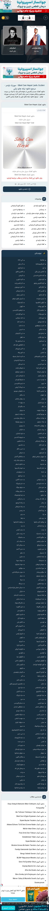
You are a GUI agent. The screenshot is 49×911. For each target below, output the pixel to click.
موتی (42, 722)
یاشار (42, 780)
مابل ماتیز (20, 680)
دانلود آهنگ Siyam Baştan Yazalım (32, 820)
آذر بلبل (20, 264)
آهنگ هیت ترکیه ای (17, 213)
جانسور (20, 445)
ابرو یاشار (41, 318)
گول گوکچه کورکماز (38, 665)
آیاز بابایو (41, 295)
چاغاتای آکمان (18, 457)
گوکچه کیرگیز (19, 649)
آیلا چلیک (20, 303)
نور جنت (20, 742)
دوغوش (42, 491)
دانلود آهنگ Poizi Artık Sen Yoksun (31, 833)
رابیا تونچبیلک (18, 495)
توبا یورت (41, 437)
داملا (42, 472)
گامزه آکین (41, 645)
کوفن (21, 638)
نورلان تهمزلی (40, 745)
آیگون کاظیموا (40, 303)
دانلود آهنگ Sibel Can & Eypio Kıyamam (30, 816)
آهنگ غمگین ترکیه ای (37, 229)
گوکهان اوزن (40, 657)
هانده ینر (41, 765)
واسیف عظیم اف (39, 768)
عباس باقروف (40, 607)
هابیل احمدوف (39, 757)
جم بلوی (41, 453)
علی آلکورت (19, 607)
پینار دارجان (40, 430)
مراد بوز (20, 688)
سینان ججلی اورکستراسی (15, 587)
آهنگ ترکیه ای (40, 240)
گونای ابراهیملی (18, 672)
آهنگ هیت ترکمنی (38, 217)
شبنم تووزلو (40, 591)
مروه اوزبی (41, 703)
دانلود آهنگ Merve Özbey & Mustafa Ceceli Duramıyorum (28, 880)
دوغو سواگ (19, 487)
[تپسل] (1, 1)
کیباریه (21, 641)
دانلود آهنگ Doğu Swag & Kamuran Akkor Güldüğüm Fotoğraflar (26, 806)
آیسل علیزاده (40, 299)
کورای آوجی (19, 634)
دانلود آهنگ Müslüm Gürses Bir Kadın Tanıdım (28, 845)
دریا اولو (20, 476)
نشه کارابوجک (18, 738)
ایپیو (42, 383)
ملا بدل (42, 711)
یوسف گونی (40, 784)
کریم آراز (20, 630)
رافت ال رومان (40, 499)
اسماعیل (41, 341)
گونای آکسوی (40, 672)
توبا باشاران (19, 433)
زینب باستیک (40, 534)
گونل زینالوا (40, 676)
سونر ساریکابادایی (17, 572)
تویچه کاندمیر (18, 437)
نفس (42, 742)
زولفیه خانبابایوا (18, 522)
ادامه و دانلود (22, 189)
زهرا (22, 518)
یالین (21, 780)
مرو (22, 699)
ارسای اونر (41, 333)
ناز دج (42, 730)
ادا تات (21, 326)
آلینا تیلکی (41, 279)
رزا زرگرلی (20, 499)
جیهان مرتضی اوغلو (38, 457)
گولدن (42, 668)
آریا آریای (20, 268)
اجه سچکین (19, 318)
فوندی (42, 622)
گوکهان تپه (20, 657)
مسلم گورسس (18, 703)
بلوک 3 (21, 403)
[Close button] (48, 903)
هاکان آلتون (19, 757)
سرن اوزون (41, 549)
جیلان (21, 453)
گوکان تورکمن (40, 649)
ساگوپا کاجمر (40, 537)
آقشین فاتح (19, 272)
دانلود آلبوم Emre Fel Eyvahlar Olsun (31, 862)
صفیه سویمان (40, 603)
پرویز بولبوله (19, 422)
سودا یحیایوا (19, 564)
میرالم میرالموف (39, 726)
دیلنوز (42, 495)
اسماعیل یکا (19, 341)
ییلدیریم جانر (19, 784)
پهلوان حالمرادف (39, 426)
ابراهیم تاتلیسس (18, 310)
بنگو (43, 406)
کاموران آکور (19, 626)
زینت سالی (19, 534)
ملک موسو (19, 711)
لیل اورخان (41, 680)
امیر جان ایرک (40, 368)
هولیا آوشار (19, 765)
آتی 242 (20, 260)
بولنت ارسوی (19, 414)
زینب (42, 530)
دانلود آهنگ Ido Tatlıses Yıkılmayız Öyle (29, 812)
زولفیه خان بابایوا (39, 522)
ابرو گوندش (19, 314)
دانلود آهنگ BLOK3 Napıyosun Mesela (30, 858)
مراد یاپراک (19, 695)
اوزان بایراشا (40, 372)
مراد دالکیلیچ (40, 691)
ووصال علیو (40, 776)
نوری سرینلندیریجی (38, 749)
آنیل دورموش (19, 287)
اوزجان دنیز (19, 376)
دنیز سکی (41, 487)
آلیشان (21, 275)
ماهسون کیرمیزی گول (16, 684)
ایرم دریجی (41, 387)
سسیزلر (42, 553)
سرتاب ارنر (20, 541)
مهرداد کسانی (40, 718)
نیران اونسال (19, 749)
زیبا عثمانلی (40, 526)
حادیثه (42, 464)
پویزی (21, 426)
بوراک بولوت (40, 410)
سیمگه (21, 584)
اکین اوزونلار (19, 349)
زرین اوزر (41, 518)
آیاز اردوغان (19, 291)
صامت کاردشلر (18, 595)
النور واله (20, 353)
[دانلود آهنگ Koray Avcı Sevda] (12, 35)
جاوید (42, 449)
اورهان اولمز (19, 368)
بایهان (42, 395)
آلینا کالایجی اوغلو (39, 283)
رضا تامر (41, 507)
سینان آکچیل (40, 587)
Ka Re (42, 260)
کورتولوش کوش (39, 638)
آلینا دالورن (19, 279)
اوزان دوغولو (19, 372)
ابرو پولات (41, 314)
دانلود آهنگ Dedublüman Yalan (33, 837)
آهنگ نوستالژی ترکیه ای (16, 221)
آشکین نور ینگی (39, 272)
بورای (21, 410)
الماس (42, 353)
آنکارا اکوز (41, 287)
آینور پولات (41, 306)
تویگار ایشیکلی (39, 441)
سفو (21, 553)
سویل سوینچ (40, 576)
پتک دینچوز (40, 422)
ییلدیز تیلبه (40, 788)
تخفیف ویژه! (13, 899)
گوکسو (21, 653)
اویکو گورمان (19, 380)
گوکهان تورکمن (39, 661)
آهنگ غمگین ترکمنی (17, 229)
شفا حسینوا (40, 595)
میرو (21, 726)
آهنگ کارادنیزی (18, 225)
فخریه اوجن (40, 614)
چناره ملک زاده (18, 460)
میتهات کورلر (19, 722)
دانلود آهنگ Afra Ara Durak (34, 870)
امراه (42, 360)
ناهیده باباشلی (39, 734)
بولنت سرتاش (40, 418)
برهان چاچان (19, 399)
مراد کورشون (40, 695)
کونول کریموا (40, 641)
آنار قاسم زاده (19, 283)
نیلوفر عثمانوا (19, 753)
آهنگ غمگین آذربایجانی (16, 233)
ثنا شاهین (20, 441)
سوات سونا (19, 560)
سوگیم (21, 568)
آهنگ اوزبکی (40, 244)
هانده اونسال (19, 761)
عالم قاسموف (19, 603)
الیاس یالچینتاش (39, 356)
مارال (42, 684)
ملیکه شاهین (19, 715)
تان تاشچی (41, 433)
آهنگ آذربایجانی (18, 244)
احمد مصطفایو (39, 326)
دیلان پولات (19, 491)
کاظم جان (20, 622)
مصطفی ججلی (39, 707)
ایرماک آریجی (19, 387)
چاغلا (42, 460)
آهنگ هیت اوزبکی (17, 217)
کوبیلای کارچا (40, 634)
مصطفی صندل (18, 707)
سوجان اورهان (40, 564)
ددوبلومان (19, 472)
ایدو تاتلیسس (18, 383)
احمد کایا (20, 322)
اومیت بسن (40, 380)
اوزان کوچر (41, 376)
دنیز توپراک (19, 483)
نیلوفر (42, 753)
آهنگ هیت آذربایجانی (37, 221)
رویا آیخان (41, 510)
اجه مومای (41, 322)
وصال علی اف (19, 768)
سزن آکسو (20, 549)
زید (22, 526)
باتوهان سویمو (18, 391)
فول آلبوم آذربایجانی (17, 206)
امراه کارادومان (18, 360)
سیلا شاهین (40, 584)
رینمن (21, 510)
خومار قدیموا (19, 468)
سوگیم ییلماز (40, 572)
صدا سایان (19, 599)
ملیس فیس (40, 715)
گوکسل (42, 653)
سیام (21, 576)
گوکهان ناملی (19, 661)
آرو (43, 268)
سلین (21, 557)
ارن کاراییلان (19, 333)
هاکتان (42, 761)
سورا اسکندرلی (40, 568)
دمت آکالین (19, 480)
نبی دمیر (20, 734)
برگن (42, 399)
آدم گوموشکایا (40, 264)
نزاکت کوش (40, 738)
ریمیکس (41, 210)
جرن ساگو (20, 449)
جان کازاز (41, 445)
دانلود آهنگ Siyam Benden (35, 841)
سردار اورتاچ (40, 545)
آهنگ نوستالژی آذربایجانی (36, 225)
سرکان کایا (20, 545)
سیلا (21, 580)
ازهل (21, 337)
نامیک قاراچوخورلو (17, 730)
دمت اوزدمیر (40, 483)
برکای (21, 395)
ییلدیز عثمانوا (19, 788)
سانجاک (20, 537)
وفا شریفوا (41, 772)
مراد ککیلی (19, 691)
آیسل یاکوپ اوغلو (17, 299)
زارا (43, 514)
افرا (43, 345)
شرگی (21, 591)
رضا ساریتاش (19, 507)
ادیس (21, 329)
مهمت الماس (19, 718)
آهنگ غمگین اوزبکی (38, 233)
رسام (42, 503)
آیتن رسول (20, 295)
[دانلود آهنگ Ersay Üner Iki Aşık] (36, 35)
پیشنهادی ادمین (18, 210)
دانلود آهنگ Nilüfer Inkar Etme (33, 829)
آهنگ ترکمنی (19, 240)
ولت (21, 772)
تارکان (21, 430)
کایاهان (42, 630)
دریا (43, 476)
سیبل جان (41, 580)
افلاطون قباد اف (18, 345)
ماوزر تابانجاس (39, 688)
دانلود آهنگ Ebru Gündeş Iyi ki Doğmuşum (29, 874)
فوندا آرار (20, 618)
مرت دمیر (41, 699)
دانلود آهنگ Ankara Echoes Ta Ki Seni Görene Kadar (25, 824)
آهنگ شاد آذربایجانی (17, 237)
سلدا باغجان (40, 557)
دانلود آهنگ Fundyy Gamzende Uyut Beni (29, 849)
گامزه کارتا (20, 645)
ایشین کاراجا (40, 391)
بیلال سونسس (18, 418)
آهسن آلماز (41, 291)
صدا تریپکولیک (39, 599)
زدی (21, 514)
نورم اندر (20, 745)
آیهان (21, 306)
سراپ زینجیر (40, 541)
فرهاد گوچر (41, 618)
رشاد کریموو (19, 503)
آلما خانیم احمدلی (38, 275)
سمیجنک (41, 560)
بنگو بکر (20, 406)
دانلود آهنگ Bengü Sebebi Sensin (32, 854)
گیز (22, 676)
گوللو (21, 668)
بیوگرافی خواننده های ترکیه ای (35, 213)
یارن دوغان (19, 776)
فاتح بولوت (40, 611)
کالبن (42, 626)
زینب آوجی (19, 530)
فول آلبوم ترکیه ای (39, 206)
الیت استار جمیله (18, 356)
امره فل (20, 364)
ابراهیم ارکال (40, 310)
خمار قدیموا (40, 468)
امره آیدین (41, 364)
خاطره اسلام (19, 464)
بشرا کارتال (41, 403)
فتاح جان (20, 611)
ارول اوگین (41, 337)
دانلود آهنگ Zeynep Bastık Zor (33, 866)
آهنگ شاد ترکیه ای (38, 237)
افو (43, 349)
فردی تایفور (19, 614)
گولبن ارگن (19, 665)
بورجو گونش (40, 414)
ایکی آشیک (36, 49)
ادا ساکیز (41, 329)
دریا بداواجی (40, 480)
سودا (12, 49)
